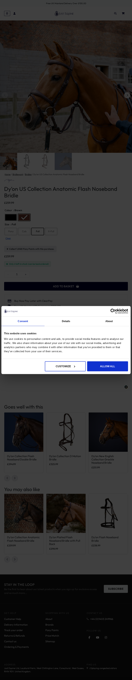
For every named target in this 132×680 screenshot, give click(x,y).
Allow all (107, 366)
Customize (63, 366)
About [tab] (109, 321)
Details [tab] (66, 321)
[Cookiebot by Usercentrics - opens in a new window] (113, 311)
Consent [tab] (23, 321)
